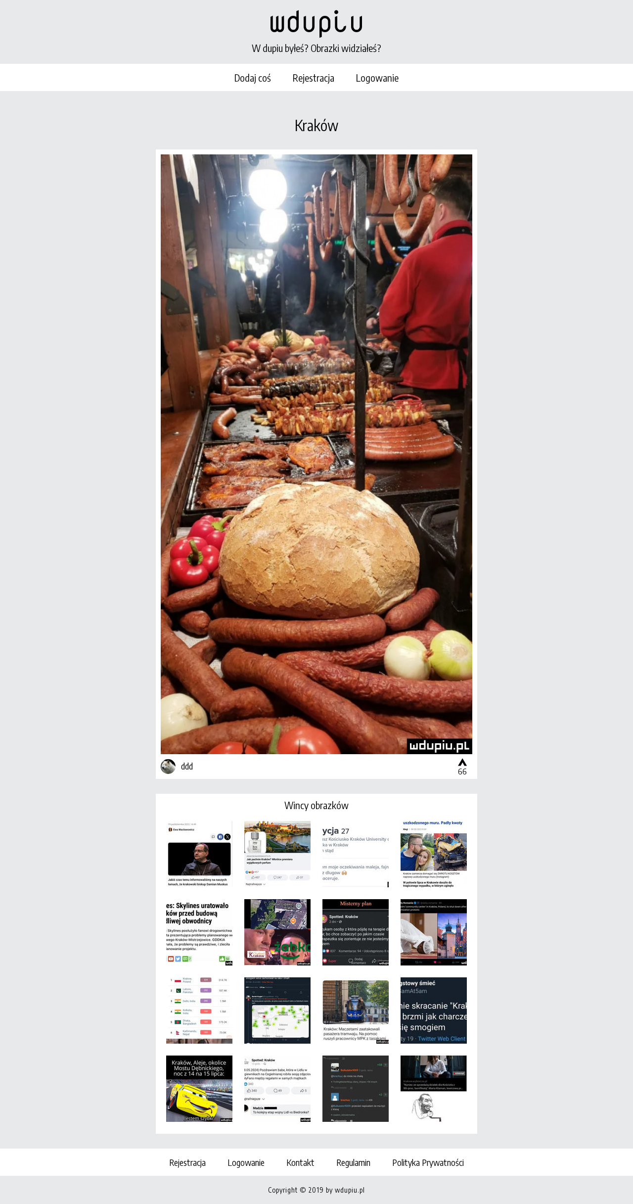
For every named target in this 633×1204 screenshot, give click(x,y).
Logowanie (377, 77)
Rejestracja (313, 77)
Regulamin (353, 1162)
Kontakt (300, 1162)
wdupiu (316, 21)
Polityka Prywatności (428, 1162)
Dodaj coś (252, 77)
